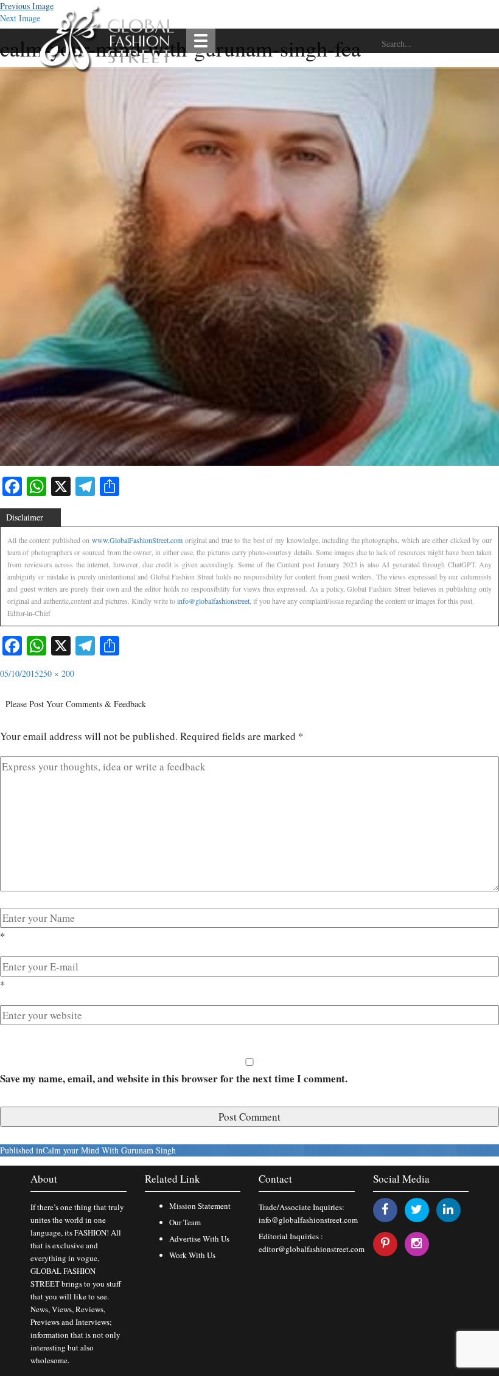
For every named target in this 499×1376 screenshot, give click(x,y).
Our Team (185, 1222)
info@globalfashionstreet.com (308, 1219)
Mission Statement (200, 1205)
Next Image (20, 18)
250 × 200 (56, 673)
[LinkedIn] (448, 1209)
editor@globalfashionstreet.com (312, 1248)
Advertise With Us (199, 1238)
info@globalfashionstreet (213, 601)
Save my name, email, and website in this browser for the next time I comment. (173, 1078)
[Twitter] (416, 1209)
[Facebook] (385, 1209)
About (43, 1179)
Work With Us (192, 1255)
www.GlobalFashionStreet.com (137, 540)
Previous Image (27, 6)
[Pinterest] (385, 1243)
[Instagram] (416, 1243)
